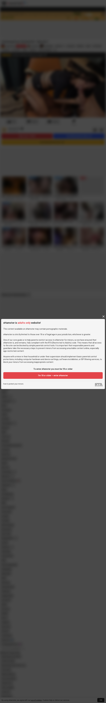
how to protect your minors (13, 384)
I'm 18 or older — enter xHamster (53, 375)
